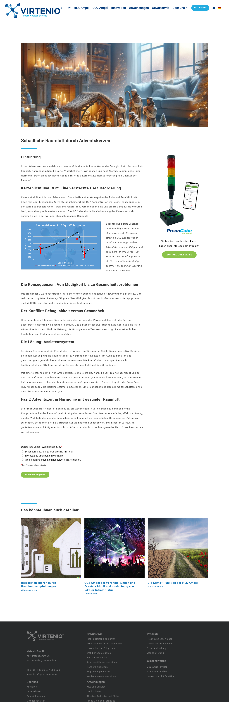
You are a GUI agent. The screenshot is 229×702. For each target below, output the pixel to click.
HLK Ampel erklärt (157, 671)
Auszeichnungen (36, 696)
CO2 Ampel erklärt (157, 667)
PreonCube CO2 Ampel (159, 639)
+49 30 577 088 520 (48, 670)
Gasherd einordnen (97, 667)
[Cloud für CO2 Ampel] (213, 8)
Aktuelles (32, 686)
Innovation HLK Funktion (161, 676)
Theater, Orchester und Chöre (103, 696)
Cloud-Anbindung (156, 648)
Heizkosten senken (97, 657)
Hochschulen (94, 691)
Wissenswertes (29, 590)
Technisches (91, 594)
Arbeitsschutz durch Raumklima (104, 643)
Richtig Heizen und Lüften (101, 639)
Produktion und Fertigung (101, 701)
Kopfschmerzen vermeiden (101, 676)
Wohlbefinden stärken (99, 653)
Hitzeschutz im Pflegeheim (101, 648)
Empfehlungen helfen (98, 671)
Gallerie (55, 548)
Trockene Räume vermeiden (102, 662)
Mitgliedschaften (36, 701)
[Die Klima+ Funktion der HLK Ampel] (178, 548)
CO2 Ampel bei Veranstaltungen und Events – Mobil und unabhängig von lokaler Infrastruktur (110, 548)
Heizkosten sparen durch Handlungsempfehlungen (47, 548)
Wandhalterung (155, 653)
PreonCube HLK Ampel (159, 643)
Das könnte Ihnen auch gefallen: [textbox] (50, 510)
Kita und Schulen (96, 686)
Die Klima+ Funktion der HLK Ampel (174, 548)
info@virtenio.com (46, 674)
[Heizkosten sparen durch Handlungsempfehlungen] (51, 548)
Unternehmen (34, 691)
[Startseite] (69, 8)
